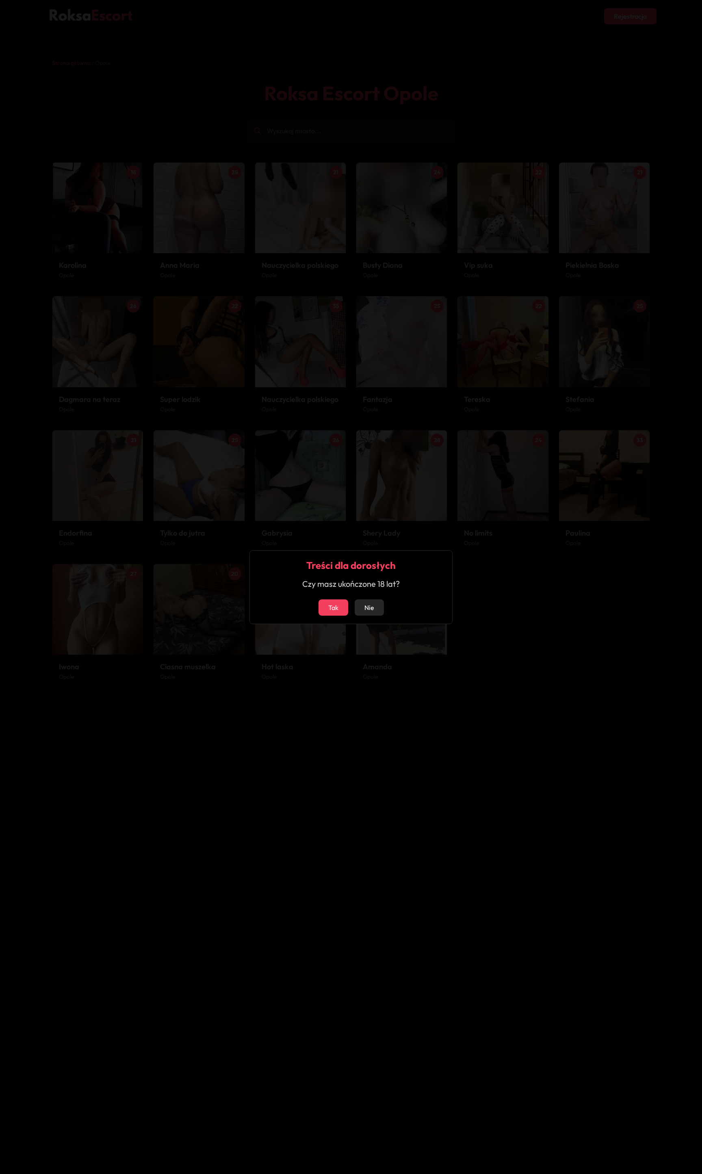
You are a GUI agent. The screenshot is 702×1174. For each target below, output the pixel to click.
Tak (333, 607)
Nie (369, 607)
